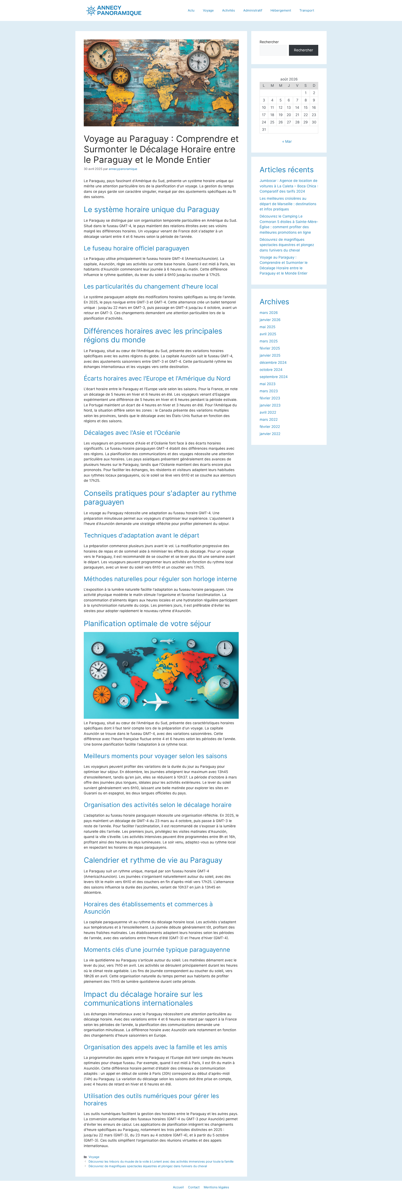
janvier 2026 (270, 320)
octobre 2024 (271, 370)
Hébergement (281, 10)
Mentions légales (216, 1187)
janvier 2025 (270, 355)
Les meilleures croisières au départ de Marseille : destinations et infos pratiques (288, 203)
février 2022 (270, 427)
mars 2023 (269, 391)
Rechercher (269, 42)
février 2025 (270, 348)
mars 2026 (269, 313)
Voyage (208, 10)
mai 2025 (267, 327)
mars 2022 (269, 419)
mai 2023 (268, 384)
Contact (194, 1187)
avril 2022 (268, 412)
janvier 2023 (270, 405)
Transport (306, 10)
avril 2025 (268, 334)
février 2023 (270, 398)
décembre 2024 (273, 362)
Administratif (252, 10)
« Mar (287, 141)
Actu (191, 10)
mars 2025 (269, 341)
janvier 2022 (270, 434)
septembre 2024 (274, 377)
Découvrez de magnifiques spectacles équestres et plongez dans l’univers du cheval (148, 1166)
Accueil (178, 1187)
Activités (228, 10)
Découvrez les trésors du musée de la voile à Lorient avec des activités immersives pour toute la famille (161, 1161)
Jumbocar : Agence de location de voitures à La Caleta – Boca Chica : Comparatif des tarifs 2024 (289, 186)
